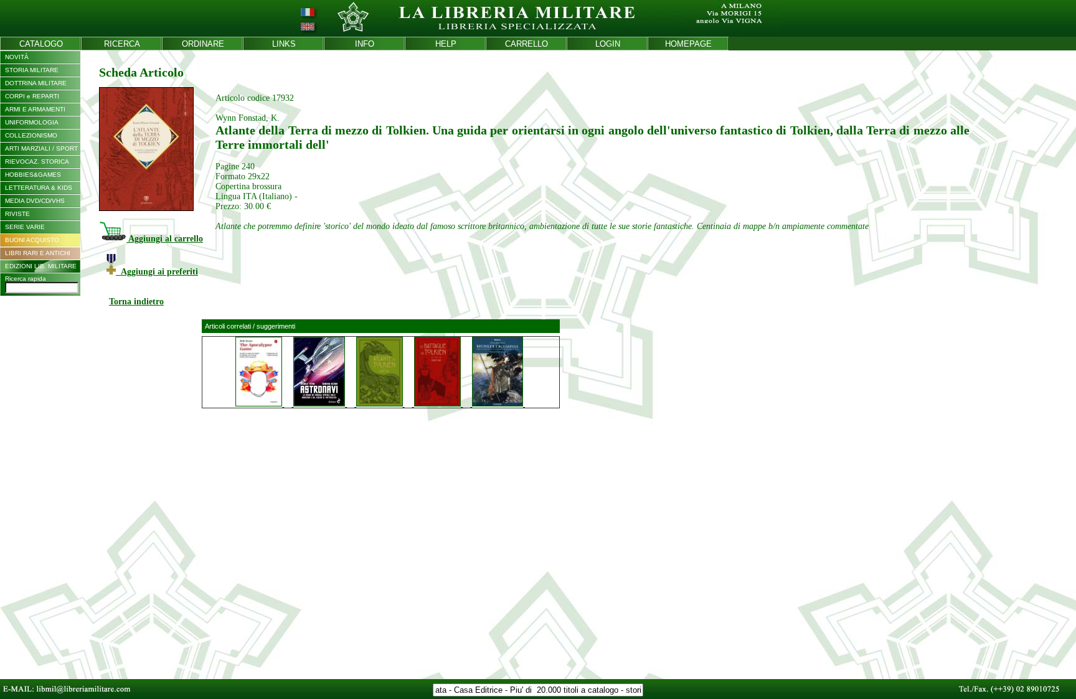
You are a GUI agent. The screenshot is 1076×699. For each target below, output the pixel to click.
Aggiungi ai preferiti (157, 271)
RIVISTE (17, 213)
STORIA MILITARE (32, 70)
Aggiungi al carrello (164, 238)
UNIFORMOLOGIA (32, 122)
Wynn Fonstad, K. (247, 118)
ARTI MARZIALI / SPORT (41, 148)
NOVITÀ (17, 57)
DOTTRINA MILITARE (36, 83)
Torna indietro (136, 301)
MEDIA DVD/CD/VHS (35, 200)
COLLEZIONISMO (31, 135)
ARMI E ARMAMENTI (35, 109)
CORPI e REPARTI (32, 96)
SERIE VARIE (25, 226)
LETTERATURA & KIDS (38, 187)
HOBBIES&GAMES (33, 174)
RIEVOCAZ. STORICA (37, 161)
